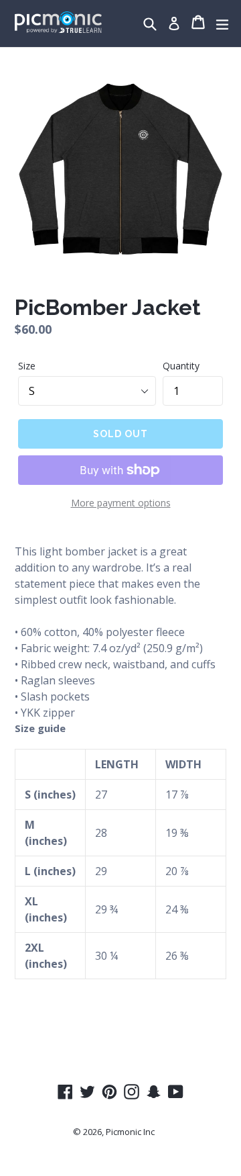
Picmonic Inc (130, 1132)
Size (26, 365)
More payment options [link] (121, 502)
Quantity (181, 365)
